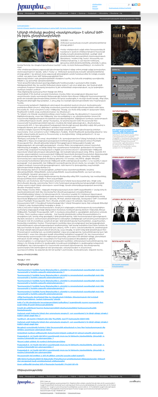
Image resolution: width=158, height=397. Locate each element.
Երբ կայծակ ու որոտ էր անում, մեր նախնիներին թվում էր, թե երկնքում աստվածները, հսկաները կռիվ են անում (126, 185)
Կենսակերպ (103, 13)
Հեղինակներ (97, 4)
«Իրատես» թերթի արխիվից (123, 199)
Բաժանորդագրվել (46, 393)
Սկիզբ (34, 6)
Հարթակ (41, 13)
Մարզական (92, 13)
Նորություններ (23, 26)
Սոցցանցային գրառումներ (124, 157)
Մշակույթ (82, 13)
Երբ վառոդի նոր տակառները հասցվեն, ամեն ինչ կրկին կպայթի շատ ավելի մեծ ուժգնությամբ (124, 131)
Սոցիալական (63, 13)
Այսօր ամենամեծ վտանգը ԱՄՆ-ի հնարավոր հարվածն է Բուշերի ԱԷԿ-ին (47, 364)
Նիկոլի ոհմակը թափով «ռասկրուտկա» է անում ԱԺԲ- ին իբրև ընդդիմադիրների (49, 28)
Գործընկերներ (60, 393)
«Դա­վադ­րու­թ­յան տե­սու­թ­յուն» (124, 224)
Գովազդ (95, 8)
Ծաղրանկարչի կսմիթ (121, 241)
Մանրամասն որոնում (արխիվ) (120, 8)
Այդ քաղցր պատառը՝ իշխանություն (120, 265)
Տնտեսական (51, 13)
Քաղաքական (30, 13)
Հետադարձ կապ (74, 393)
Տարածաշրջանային (120, 111)
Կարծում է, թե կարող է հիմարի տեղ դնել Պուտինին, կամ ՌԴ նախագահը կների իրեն (53, 319)
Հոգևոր (73, 13)
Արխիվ (94, 6)
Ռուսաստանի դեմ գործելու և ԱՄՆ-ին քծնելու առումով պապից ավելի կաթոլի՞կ (50, 356)
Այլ (121, 13)
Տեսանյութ (114, 13)
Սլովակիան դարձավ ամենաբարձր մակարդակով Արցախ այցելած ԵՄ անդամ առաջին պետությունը (60, 333)
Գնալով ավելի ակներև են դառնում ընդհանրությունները (41, 341)
